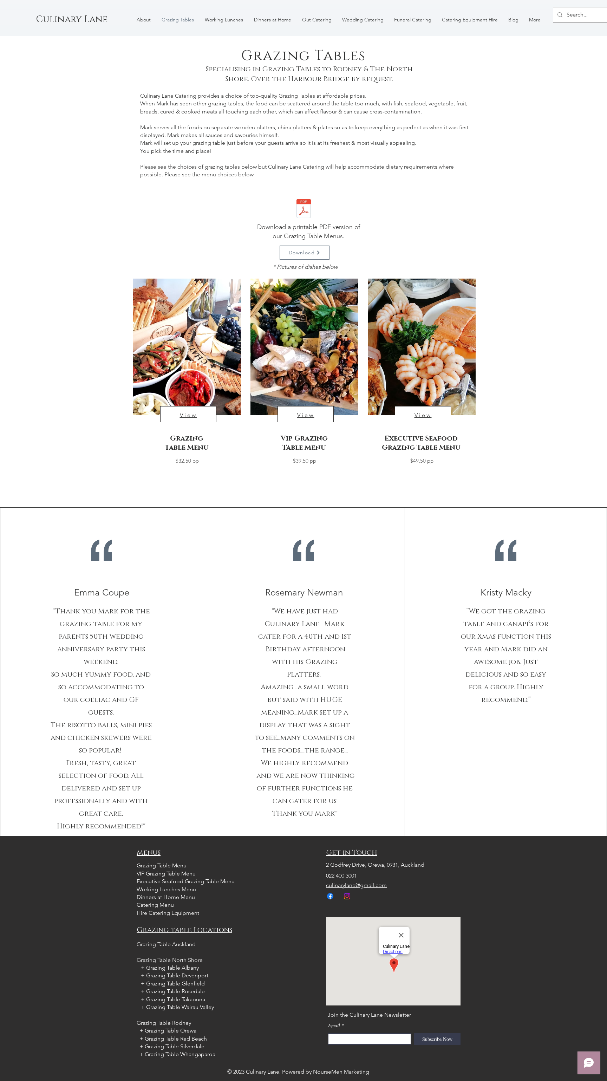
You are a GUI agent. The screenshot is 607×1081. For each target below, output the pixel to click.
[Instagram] (347, 896)
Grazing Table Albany (173, 967)
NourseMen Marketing (341, 1071)
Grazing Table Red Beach (176, 1038)
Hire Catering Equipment (168, 913)
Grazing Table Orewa (170, 1030)
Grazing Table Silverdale (174, 1046)
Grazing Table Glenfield (175, 983)
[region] (186, 393)
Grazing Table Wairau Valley (180, 1007)
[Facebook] (330, 896)
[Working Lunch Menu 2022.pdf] (303, 209)
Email (334, 1025)
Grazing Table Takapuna (175, 999)
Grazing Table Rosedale (175, 991)
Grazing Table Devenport (177, 975)
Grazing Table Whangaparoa (180, 1054)
